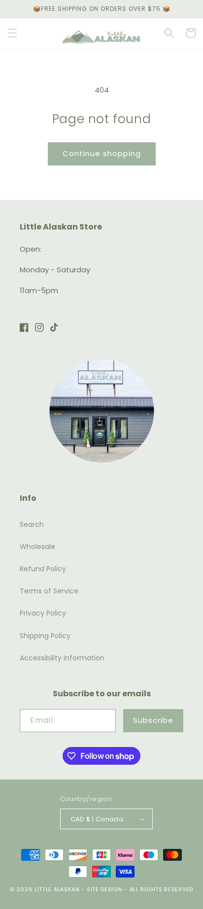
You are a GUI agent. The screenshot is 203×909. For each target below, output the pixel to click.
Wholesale (37, 547)
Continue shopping (102, 153)
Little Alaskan (57, 889)
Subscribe (153, 720)
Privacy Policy (43, 613)
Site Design (105, 889)
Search (32, 524)
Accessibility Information (62, 658)
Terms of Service (49, 591)
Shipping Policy (45, 636)
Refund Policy (43, 569)
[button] (12, 33)
